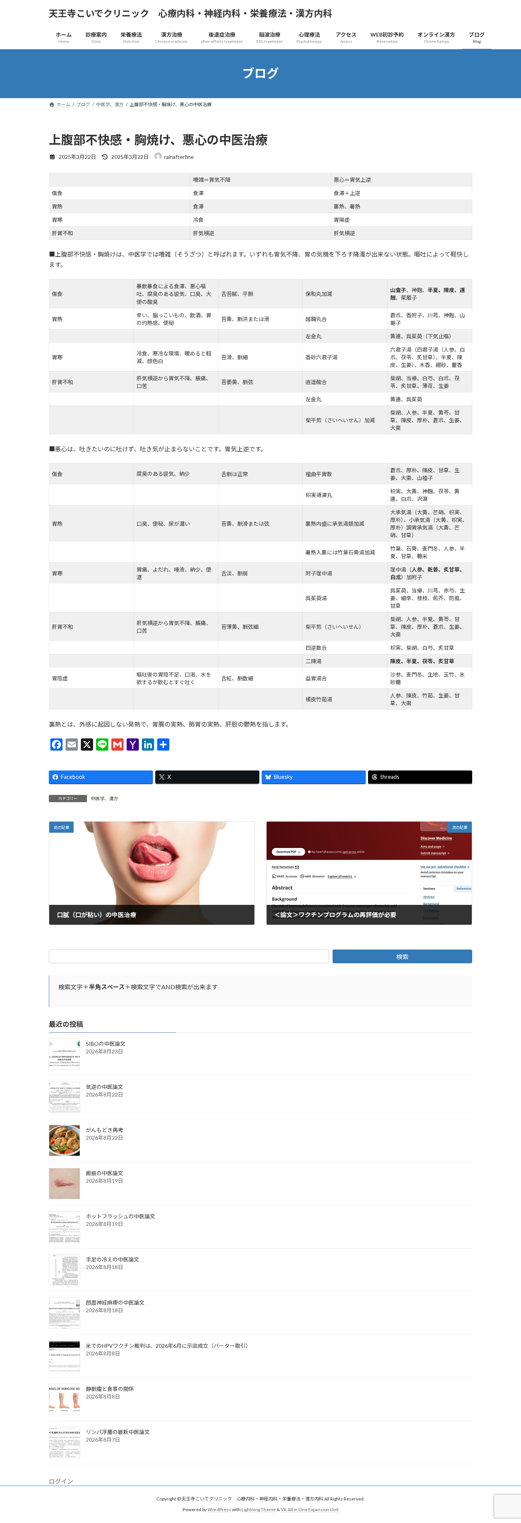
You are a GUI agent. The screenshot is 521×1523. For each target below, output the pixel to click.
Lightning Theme (258, 1509)
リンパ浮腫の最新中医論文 (118, 1432)
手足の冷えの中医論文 (112, 1259)
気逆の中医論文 (104, 1087)
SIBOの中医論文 (105, 1043)
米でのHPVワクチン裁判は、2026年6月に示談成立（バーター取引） (168, 1345)
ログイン (61, 1481)
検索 (402, 956)
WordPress (219, 1509)
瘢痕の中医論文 (104, 1173)
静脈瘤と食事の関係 (110, 1389)
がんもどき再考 (104, 1130)
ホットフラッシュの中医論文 (120, 1216)
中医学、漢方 (104, 798)
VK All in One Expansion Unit (310, 1509)
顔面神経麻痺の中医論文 (115, 1302)
